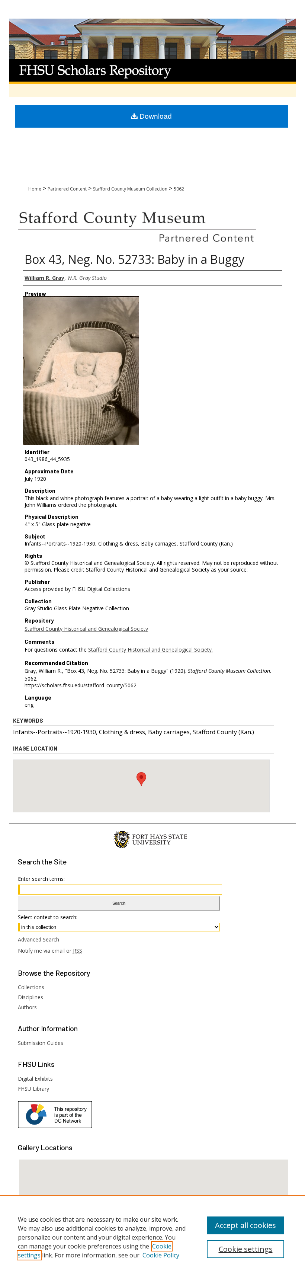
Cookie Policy (160, 1255)
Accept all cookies (245, 1225)
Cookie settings (246, 1249)
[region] (152, 1237)
